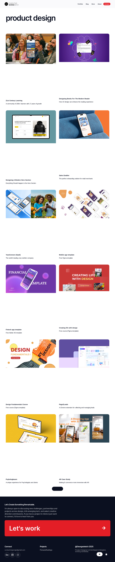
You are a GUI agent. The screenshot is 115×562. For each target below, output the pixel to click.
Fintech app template (14, 330)
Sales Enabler (64, 175)
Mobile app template (66, 255)
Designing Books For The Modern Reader (74, 99)
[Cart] (106, 554)
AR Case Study (64, 479)
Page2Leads (63, 404)
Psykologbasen (11, 479)
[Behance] (7, 554)
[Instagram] (17, 554)
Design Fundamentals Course (17, 404)
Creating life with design (68, 328)
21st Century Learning (14, 100)
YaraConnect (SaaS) (13, 255)
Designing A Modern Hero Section (18, 180)
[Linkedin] (12, 554)
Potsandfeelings (46, 550)
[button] (57, 489)
